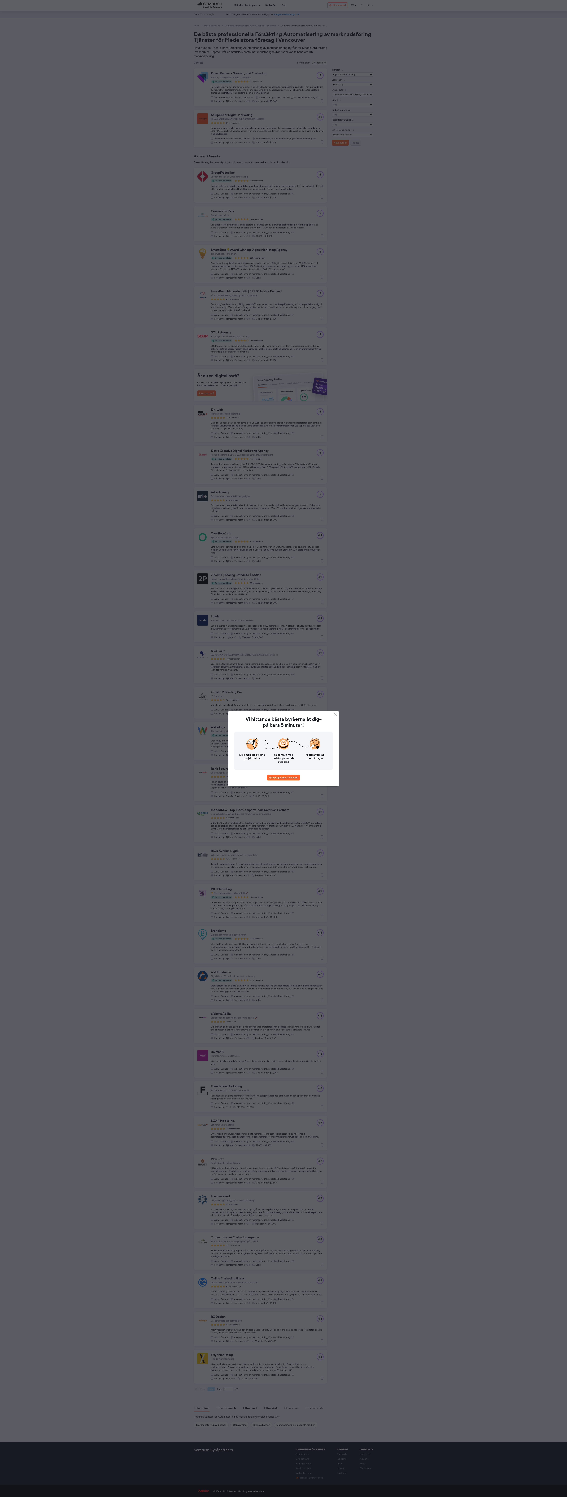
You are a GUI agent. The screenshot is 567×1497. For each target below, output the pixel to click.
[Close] (335, 714)
